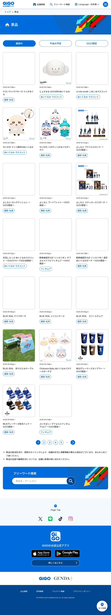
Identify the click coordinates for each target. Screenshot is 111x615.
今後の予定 (55, 43)
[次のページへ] (73, 442)
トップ (8, 12)
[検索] (70, 481)
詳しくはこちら (55, 563)
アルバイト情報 (58, 591)
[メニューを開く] (105, 4)
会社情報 (23, 591)
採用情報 (39, 591)
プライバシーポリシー (82, 591)
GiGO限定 (91, 43)
